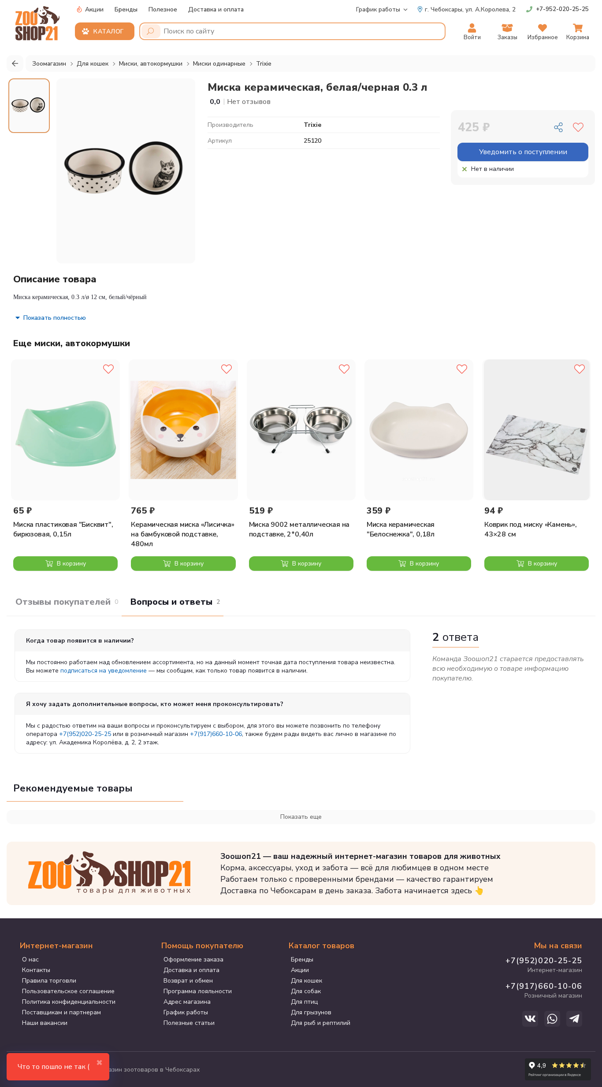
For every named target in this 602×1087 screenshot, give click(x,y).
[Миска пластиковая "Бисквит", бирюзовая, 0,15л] (65, 429)
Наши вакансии (44, 1023)
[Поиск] (150, 31)
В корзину (70, 563)
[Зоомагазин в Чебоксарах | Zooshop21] (39, 20)
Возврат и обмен (188, 980)
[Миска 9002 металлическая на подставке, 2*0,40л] (301, 429)
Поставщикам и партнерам (61, 1012)
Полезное (163, 9)
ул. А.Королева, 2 (470, 9)
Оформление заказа (193, 959)
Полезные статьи (189, 1023)
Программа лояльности (198, 991)
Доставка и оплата (216, 9)
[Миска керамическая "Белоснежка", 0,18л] (418, 429)
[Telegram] (574, 1019)
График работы (378, 9)
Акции (93, 9)
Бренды (126, 9)
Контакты (36, 970)
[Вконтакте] (530, 1019)
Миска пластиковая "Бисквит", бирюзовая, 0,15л (63, 529)
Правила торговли (49, 980)
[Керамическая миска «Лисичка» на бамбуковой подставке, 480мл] (183, 429)
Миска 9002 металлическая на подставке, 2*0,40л (299, 529)
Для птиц (304, 1002)
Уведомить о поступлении (523, 152)
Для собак (306, 991)
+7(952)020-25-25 (85, 734)
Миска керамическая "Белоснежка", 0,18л (401, 529)
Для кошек (306, 980)
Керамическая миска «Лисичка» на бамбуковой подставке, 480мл (182, 534)
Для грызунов (311, 1012)
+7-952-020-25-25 (562, 9)
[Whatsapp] (552, 1019)
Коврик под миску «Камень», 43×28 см (530, 529)
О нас (30, 959)
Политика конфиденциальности (68, 1002)
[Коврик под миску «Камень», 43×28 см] (536, 429)
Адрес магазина (187, 1002)
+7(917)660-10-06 (216, 734)
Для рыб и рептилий (320, 1023)
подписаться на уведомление (103, 670)
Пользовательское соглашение (68, 991)
